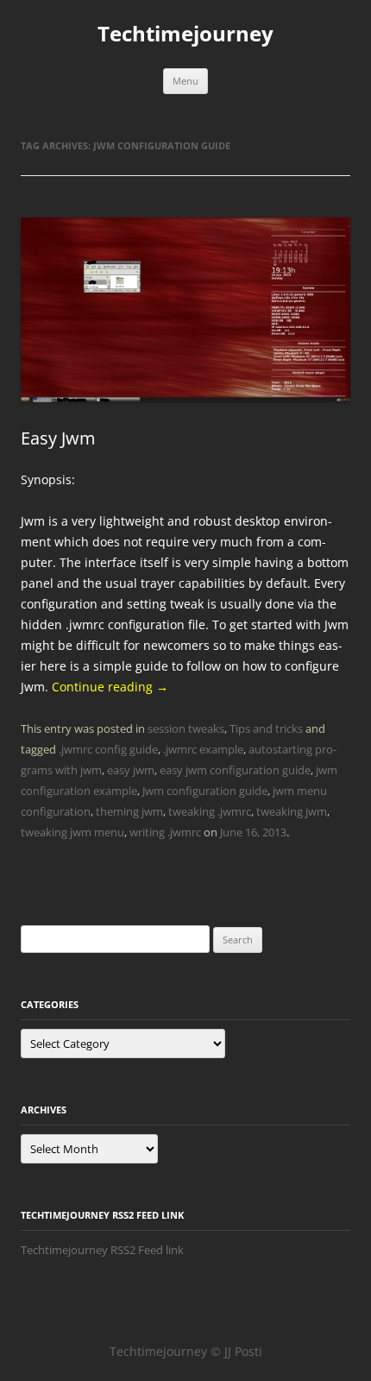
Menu (185, 80)
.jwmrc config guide (108, 749)
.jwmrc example (203, 749)
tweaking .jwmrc (209, 811)
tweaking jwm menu (72, 832)
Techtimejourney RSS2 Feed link (102, 1250)
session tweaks (186, 728)
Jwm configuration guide (204, 790)
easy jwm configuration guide (235, 770)
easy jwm (130, 770)
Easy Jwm (58, 438)
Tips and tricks (266, 728)
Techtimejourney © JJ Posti (186, 1351)
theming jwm (129, 811)
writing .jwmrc (165, 832)
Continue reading (110, 686)
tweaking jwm (291, 811)
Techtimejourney (185, 34)
